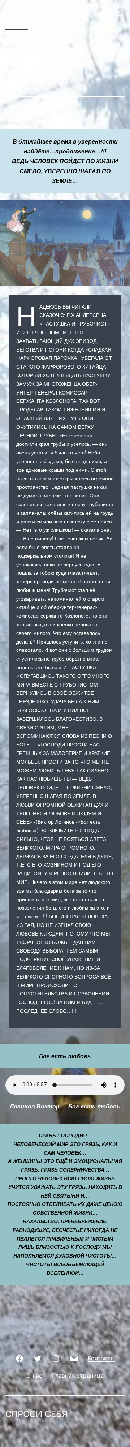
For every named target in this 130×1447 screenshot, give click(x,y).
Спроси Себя (36, 1414)
